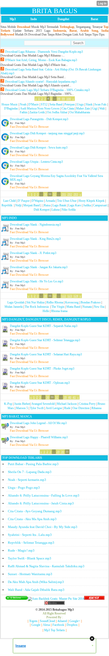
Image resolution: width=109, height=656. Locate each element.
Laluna (55, 209)
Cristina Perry (87, 404)
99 (63, 98)
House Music (10, 104)
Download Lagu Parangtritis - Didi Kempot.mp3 (39, 119)
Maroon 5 (22, 408)
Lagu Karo (74, 205)
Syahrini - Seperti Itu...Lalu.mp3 (30, 535)
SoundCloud (47, 621)
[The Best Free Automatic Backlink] (94, 598)
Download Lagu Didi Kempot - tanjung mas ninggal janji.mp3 (47, 133)
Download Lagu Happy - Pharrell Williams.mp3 (39, 437)
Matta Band (73, 306)
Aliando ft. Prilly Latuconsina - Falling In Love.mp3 (43, 495)
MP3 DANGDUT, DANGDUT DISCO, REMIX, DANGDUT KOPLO (46, 319)
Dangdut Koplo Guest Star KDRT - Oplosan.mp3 (40, 383)
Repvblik (7, 205)
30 (45, 194)
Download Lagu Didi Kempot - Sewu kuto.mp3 (38, 147)
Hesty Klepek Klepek (91, 201)
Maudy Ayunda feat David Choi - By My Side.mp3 (42, 527)
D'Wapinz (37, 201)
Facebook (58, 625)
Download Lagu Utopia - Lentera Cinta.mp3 (36, 161)
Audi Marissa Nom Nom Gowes (40, 108)
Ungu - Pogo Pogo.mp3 (24, 487)
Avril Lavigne (54, 408)
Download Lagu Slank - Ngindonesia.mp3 (35, 224)
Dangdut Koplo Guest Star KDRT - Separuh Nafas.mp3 (43, 326)
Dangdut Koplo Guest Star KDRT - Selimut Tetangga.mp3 (45, 340)
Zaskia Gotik (37, 112)
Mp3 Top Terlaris (54, 630)
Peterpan (69, 104)
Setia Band (55, 104)
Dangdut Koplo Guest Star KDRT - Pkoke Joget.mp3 (42, 368)
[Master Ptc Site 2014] (56, 598)
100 (68, 98)
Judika (87, 205)
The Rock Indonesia (37, 306)
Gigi (94, 108)
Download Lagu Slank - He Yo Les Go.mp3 (36, 281)
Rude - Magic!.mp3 (21, 550)
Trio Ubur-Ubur (67, 201)
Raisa (47, 205)
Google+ (74, 621)
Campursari (100, 205)
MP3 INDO (9, 218)
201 (63, 194)
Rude (67, 408)
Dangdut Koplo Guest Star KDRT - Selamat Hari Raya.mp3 (46, 354)
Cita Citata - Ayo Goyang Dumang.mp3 (35, 511)
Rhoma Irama (59, 311)
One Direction (80, 408)
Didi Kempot (41, 209)
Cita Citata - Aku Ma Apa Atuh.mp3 (32, 519)
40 (69, 397)
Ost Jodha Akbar (57, 112)
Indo (33, 19)
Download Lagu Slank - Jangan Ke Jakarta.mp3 (38, 267)
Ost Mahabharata (79, 112)
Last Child (9, 201)
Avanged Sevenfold (43, 404)
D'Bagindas (11, 108)
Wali (102, 108)
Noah (23, 104)
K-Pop (8, 404)
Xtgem (33, 621)
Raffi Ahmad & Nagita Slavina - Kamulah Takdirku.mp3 (46, 566)
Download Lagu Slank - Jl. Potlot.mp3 (33, 253)
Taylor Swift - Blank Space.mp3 (29, 558)
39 (65, 397)
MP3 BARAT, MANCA (17, 416)
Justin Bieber (22, 404)
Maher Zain (83, 108)
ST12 (44, 104)
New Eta (99, 306)
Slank (89, 104)
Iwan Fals (100, 104)
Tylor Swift (37, 408)
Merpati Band (31, 205)
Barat (94, 19)
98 (58, 98)
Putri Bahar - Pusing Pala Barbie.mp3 (33, 464)
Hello (46, 311)
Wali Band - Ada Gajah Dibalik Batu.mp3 (36, 590)
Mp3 (13, 19)
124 (76, 295)
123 (69, 295)
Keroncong (72, 302)
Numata (87, 306)
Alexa (46, 625)
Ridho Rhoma (54, 302)
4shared (62, 621)
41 (74, 397)
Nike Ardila (69, 209)
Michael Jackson (67, 404)
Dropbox (72, 625)
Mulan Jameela (14, 306)
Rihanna (96, 408)
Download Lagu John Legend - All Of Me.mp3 (38, 423)
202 (69, 194)
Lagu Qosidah (15, 302)
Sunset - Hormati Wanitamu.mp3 (30, 574)
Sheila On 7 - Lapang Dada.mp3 (29, 472)
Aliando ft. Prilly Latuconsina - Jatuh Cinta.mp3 (41, 503)
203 (76, 194)
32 (54, 194)
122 (63, 295)
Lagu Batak (59, 205)
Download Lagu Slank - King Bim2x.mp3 (35, 239)
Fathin (23, 112)
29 (58, 451)
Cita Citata (68, 108)
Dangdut (63, 19)
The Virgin (57, 306)
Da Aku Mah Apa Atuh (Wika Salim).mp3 (36, 582)
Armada (50, 201)
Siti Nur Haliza (35, 302)
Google (35, 625)
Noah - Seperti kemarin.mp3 (27, 480)
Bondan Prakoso (91, 302)
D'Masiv (33, 104)
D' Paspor (24, 201)
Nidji (18, 205)
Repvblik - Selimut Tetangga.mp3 (31, 542)
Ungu (80, 104)
